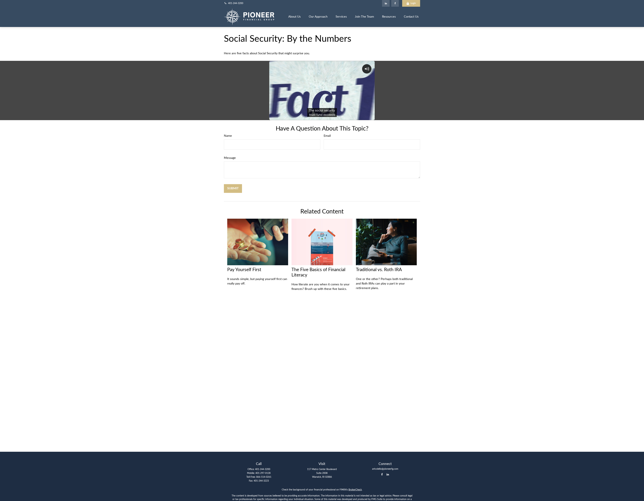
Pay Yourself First (244, 269)
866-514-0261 (263, 477)
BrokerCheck (355, 490)
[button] (294, 16)
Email (327, 135)
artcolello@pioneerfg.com (385, 469)
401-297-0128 (263, 473)
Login (413, 3)
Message (230, 158)
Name (228, 135)
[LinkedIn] (386, 3)
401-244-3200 (235, 3)
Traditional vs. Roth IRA (379, 269)
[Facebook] (395, 3)
